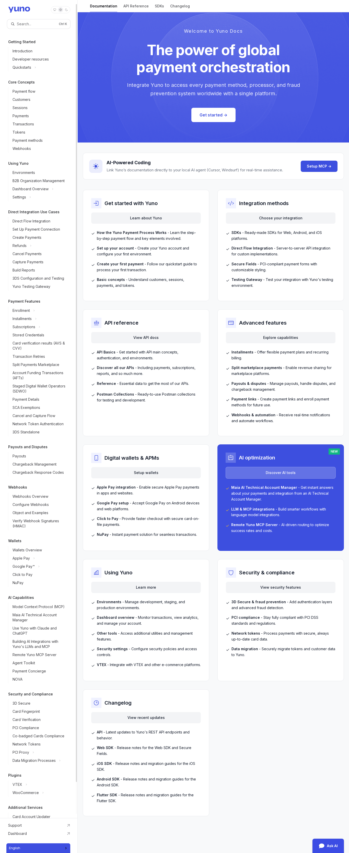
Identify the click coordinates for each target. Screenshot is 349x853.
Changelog (180, 6)
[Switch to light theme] (60, 9)
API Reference (136, 6)
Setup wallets (146, 472)
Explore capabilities (280, 337)
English (14, 848)
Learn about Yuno (146, 218)
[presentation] (38, 409)
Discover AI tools (281, 472)
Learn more (146, 587)
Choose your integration (281, 218)
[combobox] (38, 848)
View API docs (146, 337)
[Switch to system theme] (54, 9)
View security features (280, 587)
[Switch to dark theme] (66, 9)
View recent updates (146, 717)
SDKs (159, 6)
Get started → (213, 114)
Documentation (103, 6)
